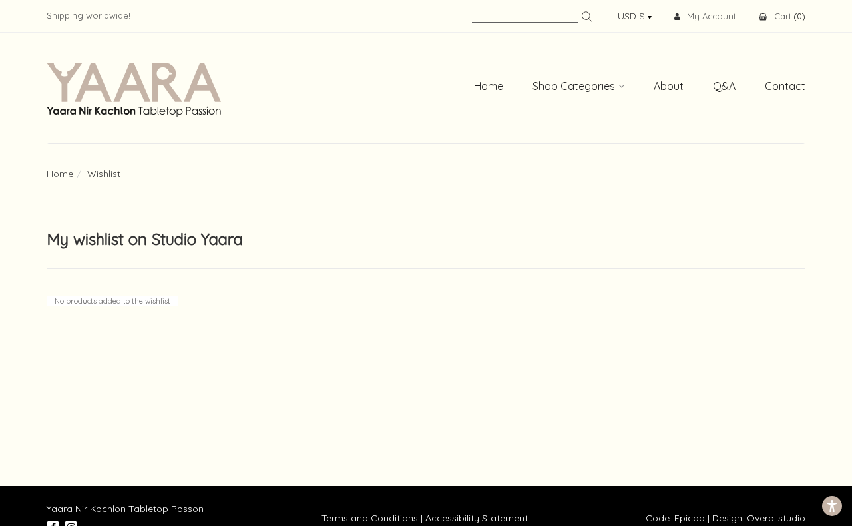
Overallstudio (776, 518)
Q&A (724, 86)
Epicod (689, 518)
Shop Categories (573, 86)
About (669, 86)
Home (488, 86)
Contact (785, 86)
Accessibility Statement (476, 518)
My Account (711, 16)
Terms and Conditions (369, 518)
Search (587, 17)
